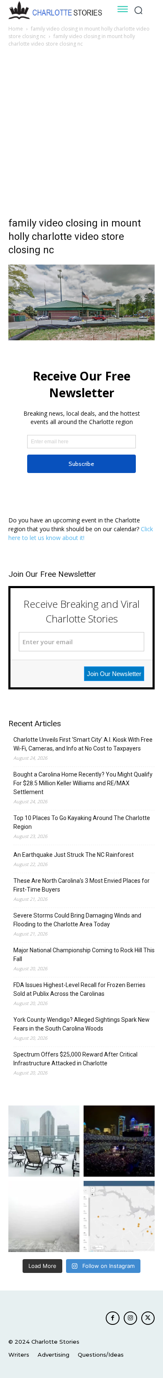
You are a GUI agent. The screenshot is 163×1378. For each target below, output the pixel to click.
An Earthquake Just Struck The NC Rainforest (73, 854)
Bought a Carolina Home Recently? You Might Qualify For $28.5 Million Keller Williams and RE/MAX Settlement (83, 783)
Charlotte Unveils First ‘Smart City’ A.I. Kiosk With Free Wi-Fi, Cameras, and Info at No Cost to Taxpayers (83, 744)
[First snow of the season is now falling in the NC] (43, 1216)
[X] (148, 1318)
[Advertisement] (81, 134)
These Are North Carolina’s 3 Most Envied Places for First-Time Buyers (81, 885)
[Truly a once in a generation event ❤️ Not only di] (119, 1141)
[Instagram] (130, 1318)
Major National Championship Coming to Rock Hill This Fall (84, 954)
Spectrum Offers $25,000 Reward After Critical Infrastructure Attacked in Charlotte (75, 1059)
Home (15, 28)
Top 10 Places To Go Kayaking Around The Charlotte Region (81, 822)
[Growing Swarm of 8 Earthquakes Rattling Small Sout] (119, 1216)
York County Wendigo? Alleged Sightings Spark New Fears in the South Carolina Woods (81, 1024)
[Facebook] (112, 1318)
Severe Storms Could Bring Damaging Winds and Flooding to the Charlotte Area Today (77, 920)
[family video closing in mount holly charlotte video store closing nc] (81, 338)
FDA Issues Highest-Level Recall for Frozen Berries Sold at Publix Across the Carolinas (79, 989)
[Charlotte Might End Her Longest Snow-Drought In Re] (43, 1141)
